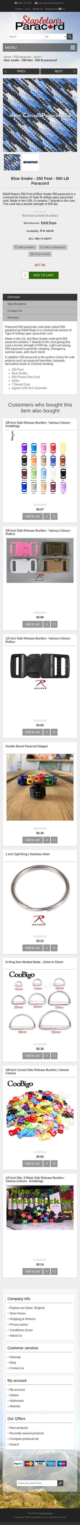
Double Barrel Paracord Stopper (27, 746)
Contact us (17, 1368)
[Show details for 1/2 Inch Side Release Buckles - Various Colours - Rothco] (40, 681)
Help (13, 1362)
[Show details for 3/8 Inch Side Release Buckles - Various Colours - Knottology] (40, 465)
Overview (13, 297)
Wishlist (15, 1406)
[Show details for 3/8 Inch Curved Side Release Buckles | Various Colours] (40, 1113)
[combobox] (34, 37)
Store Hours (17, 1313)
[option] (12, 162)
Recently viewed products (27, 1433)
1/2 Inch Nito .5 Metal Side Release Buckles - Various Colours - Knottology (35, 1179)
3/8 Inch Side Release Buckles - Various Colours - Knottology (38, 424)
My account (17, 1389)
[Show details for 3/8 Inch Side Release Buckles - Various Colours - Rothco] (40, 573)
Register (19, 9)
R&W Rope (49, 222)
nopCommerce (45, 1513)
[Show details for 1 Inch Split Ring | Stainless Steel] (40, 897)
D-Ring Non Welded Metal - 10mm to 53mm (34, 962)
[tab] (40, 297)
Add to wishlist (26, 247)
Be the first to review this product (40, 215)
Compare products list (24, 1438)
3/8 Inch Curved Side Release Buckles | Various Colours (37, 1071)
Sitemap (15, 1357)
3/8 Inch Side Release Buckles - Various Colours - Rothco (38, 532)
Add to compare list (54, 247)
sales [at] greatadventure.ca (51, 3)
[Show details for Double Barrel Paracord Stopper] (40, 789)
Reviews (13, 317)
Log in (28, 9)
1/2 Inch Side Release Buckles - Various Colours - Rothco (38, 640)
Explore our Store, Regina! (27, 1307)
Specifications (16, 303)
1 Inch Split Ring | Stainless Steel (27, 854)
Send (60, 1483)
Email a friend (42, 254)
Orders (14, 1395)
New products (19, 1427)
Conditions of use (21, 1330)
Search (70, 37)
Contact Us (14, 310)
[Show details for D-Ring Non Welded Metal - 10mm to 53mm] (40, 1005)
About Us (16, 1335)
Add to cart (43, 275)
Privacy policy (19, 1324)
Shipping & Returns (23, 1319)
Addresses (17, 1400)
